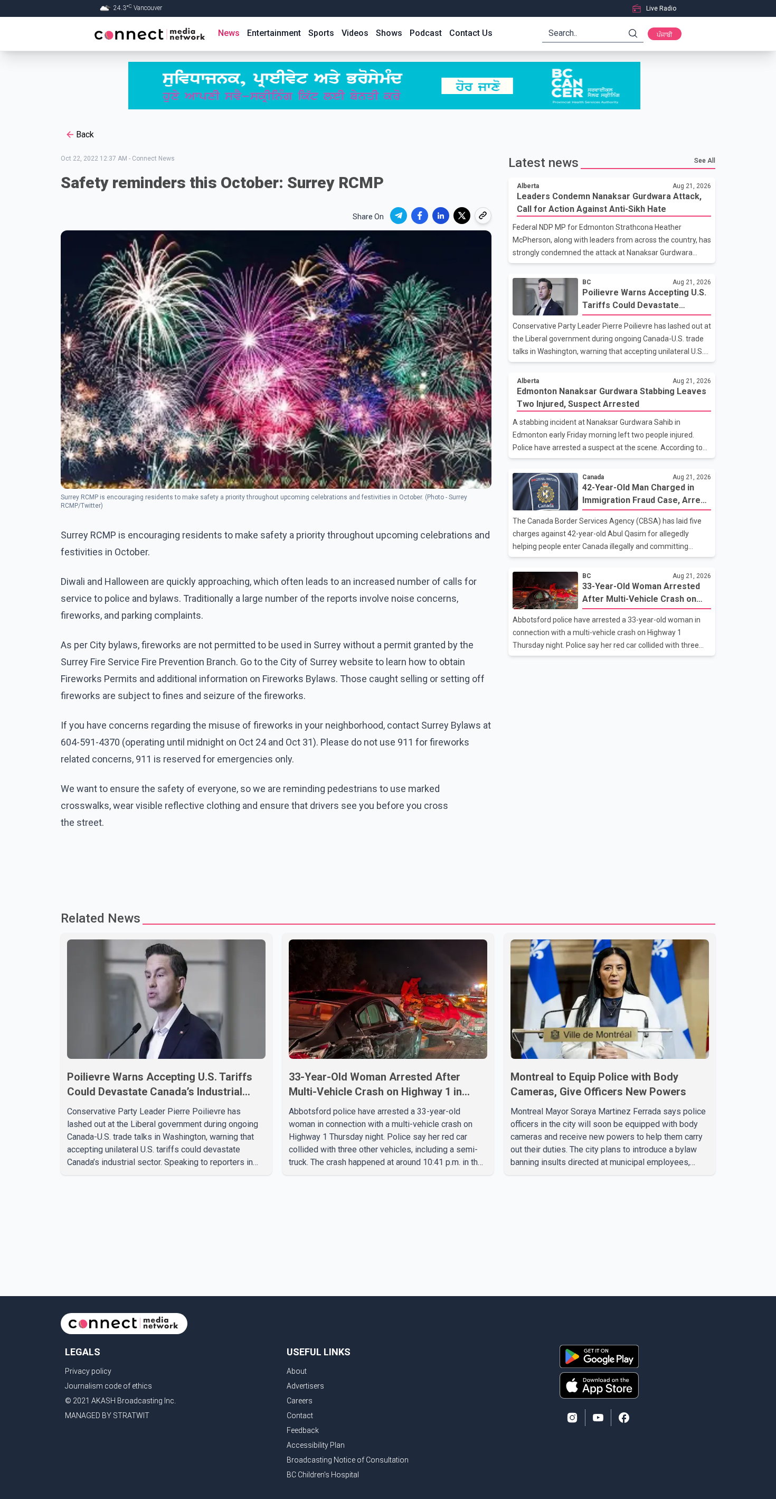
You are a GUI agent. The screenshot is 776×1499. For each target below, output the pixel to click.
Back (85, 134)
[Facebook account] (624, 1417)
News (229, 33)
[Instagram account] (572, 1417)
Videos (355, 33)
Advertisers (305, 1386)
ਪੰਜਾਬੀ (665, 35)
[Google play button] (599, 1356)
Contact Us (471, 33)
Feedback (303, 1430)
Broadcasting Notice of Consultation (348, 1460)
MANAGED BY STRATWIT (107, 1415)
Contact (300, 1415)
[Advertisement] (384, 865)
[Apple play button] (599, 1385)
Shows (389, 33)
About (297, 1371)
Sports (321, 33)
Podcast (426, 33)
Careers (300, 1400)
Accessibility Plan (316, 1445)
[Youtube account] (598, 1417)
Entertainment (274, 33)
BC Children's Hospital (323, 1474)
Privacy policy (88, 1371)
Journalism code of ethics (108, 1386)
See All (704, 160)
